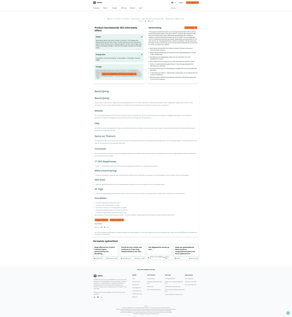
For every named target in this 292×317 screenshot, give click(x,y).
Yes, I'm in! (157, 160)
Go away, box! (176, 175)
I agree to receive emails (147, 155)
